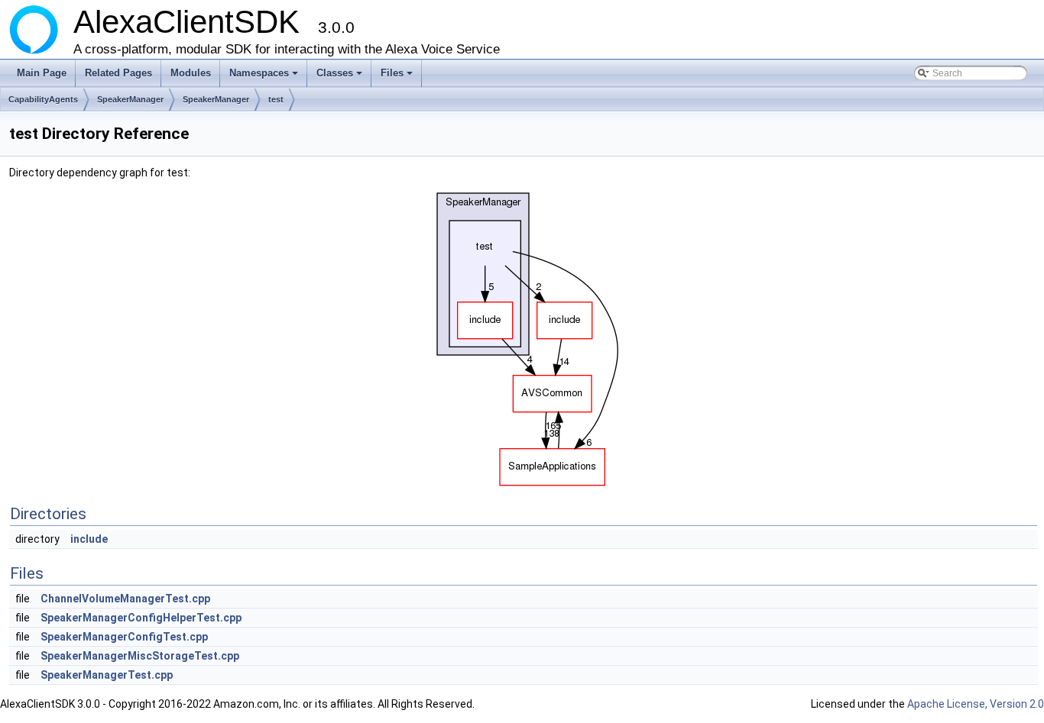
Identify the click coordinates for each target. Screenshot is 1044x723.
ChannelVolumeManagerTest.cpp (125, 598)
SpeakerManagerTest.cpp (107, 675)
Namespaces (264, 77)
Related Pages (118, 73)
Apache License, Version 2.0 (975, 704)
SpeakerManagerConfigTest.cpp (124, 637)
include (89, 539)
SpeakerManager (130, 99)
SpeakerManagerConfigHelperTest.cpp (141, 618)
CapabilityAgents (43, 99)
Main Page (41, 73)
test (276, 99)
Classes (340, 77)
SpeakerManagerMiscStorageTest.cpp (140, 656)
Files (398, 77)
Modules (190, 73)
